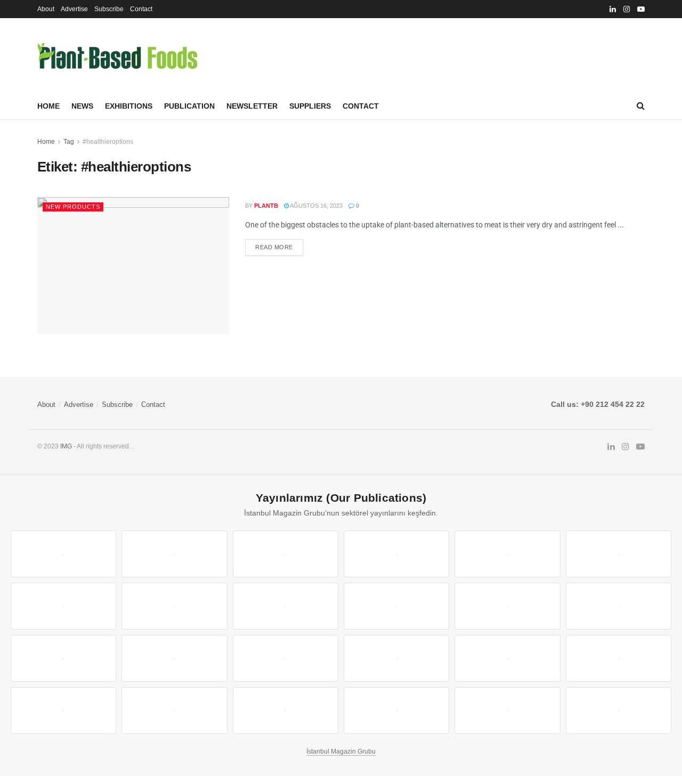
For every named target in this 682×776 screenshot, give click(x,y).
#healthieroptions (108, 141)
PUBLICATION (189, 106)
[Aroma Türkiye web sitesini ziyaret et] (285, 606)
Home (48, 106)
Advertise (74, 9)
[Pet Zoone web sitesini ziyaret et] (618, 710)
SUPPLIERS (310, 106)
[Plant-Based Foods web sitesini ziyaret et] (174, 606)
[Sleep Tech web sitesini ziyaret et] (63, 658)
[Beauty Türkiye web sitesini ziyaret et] (63, 553)
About (45, 9)
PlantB (266, 205)
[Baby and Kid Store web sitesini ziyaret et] (618, 658)
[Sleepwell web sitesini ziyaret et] (618, 606)
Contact (141, 9)
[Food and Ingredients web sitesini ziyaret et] (63, 606)
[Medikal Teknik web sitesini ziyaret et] (396, 553)
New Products (73, 206)
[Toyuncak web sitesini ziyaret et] (507, 658)
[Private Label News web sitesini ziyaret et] (174, 553)
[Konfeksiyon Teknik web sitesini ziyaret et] (507, 606)
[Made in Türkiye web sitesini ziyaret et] (507, 710)
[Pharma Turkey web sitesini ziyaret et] (285, 553)
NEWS (82, 106)
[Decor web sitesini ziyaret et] (174, 658)
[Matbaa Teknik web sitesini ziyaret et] (174, 710)
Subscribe (109, 9)
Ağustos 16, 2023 (316, 205)
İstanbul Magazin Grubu (341, 751)
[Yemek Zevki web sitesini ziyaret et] (507, 553)
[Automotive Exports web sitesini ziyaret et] (396, 710)
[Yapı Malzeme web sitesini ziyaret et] (285, 710)
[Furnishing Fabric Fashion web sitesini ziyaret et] (396, 658)
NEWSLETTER (252, 106)
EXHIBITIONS (128, 106)
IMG (66, 446)
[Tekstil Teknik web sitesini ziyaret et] (396, 606)
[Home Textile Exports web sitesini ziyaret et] (285, 658)
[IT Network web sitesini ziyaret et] (63, 710)
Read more (274, 247)
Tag (68, 141)
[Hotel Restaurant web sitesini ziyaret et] (618, 553)
